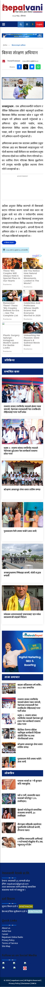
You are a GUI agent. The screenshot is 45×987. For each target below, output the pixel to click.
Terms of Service (10, 943)
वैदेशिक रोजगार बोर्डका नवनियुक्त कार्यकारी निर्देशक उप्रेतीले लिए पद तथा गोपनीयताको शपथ (29, 734)
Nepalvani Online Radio (12, 937)
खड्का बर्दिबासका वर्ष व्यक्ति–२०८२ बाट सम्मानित (30, 686)
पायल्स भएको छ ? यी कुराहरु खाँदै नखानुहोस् (30, 782)
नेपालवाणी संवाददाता (13, 61)
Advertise (6, 931)
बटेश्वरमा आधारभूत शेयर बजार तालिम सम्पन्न (22, 490)
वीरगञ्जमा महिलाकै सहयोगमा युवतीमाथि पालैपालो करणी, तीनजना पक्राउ (29, 827)
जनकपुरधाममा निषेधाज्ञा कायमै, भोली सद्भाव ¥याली (22, 574)
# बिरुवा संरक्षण (9, 242)
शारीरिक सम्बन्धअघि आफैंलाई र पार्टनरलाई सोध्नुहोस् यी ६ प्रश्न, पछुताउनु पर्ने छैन (30, 842)
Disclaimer (25, 983)
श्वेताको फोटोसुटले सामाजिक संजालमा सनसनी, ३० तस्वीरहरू (30, 813)
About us (6, 928)
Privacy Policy (8, 940)
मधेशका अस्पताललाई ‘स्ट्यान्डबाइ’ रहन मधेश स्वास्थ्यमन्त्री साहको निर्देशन (22, 616)
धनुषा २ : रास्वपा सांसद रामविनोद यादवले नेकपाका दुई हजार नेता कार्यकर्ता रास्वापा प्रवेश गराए (21, 451)
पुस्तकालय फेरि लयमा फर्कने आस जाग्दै (20, 531)
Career (5, 934)
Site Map (6, 946)
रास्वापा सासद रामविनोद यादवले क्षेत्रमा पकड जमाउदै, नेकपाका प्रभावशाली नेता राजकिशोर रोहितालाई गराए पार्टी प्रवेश (22, 409)
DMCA (33, 983)
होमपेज (5, 45)
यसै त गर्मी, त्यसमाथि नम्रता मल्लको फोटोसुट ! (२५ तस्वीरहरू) (29, 798)
